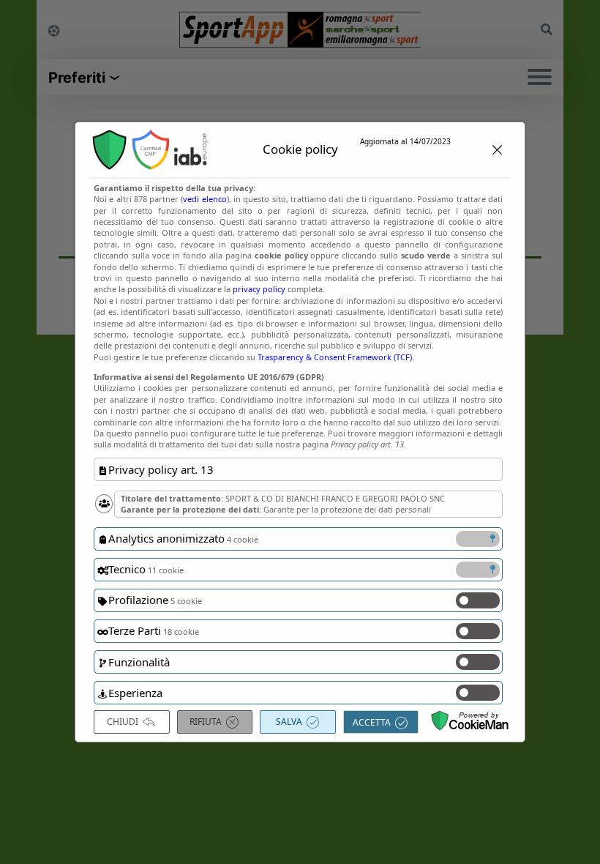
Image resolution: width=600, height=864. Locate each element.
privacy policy (259, 288)
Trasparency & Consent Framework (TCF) (335, 356)
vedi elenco (204, 198)
